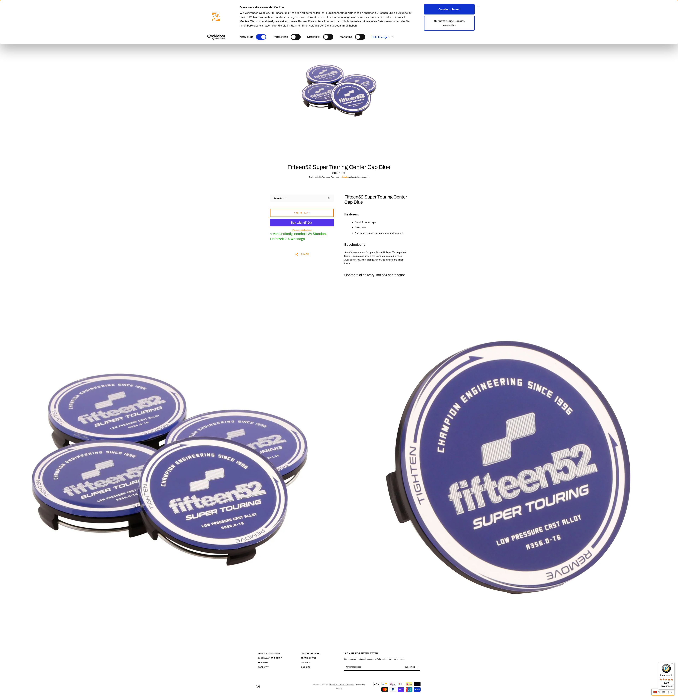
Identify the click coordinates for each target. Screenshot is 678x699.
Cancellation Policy (270, 658)
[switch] (296, 37)
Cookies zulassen (449, 9)
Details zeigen (380, 37)
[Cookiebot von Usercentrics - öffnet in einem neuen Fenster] (216, 37)
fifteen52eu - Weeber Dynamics (341, 685)
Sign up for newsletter (361, 653)
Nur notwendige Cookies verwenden (449, 23)
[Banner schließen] (479, 5)
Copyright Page (310, 653)
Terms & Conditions (269, 653)
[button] (663, 692)
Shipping (345, 177)
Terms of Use (309, 658)
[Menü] (672, 664)
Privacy (305, 662)
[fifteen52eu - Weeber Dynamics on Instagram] (258, 686)
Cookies (306, 667)
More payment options (301, 230)
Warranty (263, 667)
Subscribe (410, 667)
